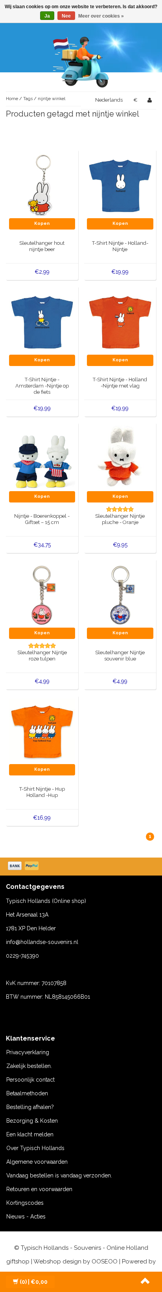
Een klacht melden (29, 1134)
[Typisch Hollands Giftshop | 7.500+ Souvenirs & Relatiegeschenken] (81, 60)
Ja (47, 16)
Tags (28, 98)
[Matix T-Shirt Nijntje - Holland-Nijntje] (120, 184)
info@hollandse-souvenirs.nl (42, 942)
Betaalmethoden (27, 1093)
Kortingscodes (25, 1203)
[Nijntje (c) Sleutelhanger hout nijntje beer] (42, 184)
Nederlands (109, 100)
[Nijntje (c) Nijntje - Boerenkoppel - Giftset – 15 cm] (42, 457)
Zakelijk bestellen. (29, 1066)
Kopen (42, 223)
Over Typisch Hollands (35, 1148)
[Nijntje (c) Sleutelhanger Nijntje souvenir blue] (120, 594)
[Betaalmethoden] (24, 866)
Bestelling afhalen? (30, 1107)
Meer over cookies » (101, 16)
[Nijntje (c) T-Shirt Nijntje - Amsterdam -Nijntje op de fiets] (42, 321)
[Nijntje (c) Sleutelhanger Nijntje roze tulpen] (42, 594)
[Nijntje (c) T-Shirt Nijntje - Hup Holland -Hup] (42, 730)
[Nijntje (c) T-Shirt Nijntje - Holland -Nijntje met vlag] (120, 321)
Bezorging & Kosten (32, 1121)
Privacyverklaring (27, 1052)
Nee (66, 16)
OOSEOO (105, 1261)
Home (12, 98)
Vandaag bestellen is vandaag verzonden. (59, 1175)
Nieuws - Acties (26, 1216)
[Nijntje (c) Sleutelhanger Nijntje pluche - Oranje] (120, 457)
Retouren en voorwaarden (39, 1189)
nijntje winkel (51, 98)
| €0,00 (34, 1282)
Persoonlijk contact (30, 1080)
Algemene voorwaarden (37, 1162)
